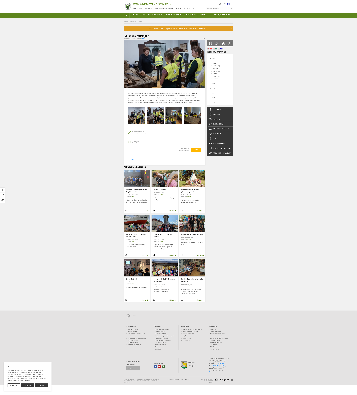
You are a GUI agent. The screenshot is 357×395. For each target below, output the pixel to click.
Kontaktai (190, 8)
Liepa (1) (215, 63)
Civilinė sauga (213, 344)
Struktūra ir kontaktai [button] (222, 15)
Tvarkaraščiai (134, 316)
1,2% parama (217, 133)
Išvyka (140, 21)
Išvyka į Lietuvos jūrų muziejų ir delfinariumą (136, 235)
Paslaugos (148, 8)
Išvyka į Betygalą (131, 279)
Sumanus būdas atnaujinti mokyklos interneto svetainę (207, 381)
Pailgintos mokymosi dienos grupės (165, 336)
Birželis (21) (216, 66)
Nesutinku (28, 385)
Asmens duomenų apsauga (217, 333)
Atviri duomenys (214, 349)
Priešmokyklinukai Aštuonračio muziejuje (192, 280)
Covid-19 (216, 138)
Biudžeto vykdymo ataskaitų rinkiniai (192, 329)
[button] (220, 4)
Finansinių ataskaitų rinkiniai (190, 331)
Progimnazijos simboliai (134, 336)
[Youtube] (159, 366)
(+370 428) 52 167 (219, 363)
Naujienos (133, 21)
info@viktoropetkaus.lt (218, 365)
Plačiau (144, 211)
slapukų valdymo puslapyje (22, 380)
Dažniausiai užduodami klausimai (219, 338)
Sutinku (41, 385)
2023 (213, 93)
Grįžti (132, 159)
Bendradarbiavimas (133, 342)
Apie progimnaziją (133, 329)
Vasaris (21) (216, 76)
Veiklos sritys (138, 8)
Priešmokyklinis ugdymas (162, 329)
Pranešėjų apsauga (215, 340)
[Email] (163, 366)
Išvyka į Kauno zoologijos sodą (192, 234)
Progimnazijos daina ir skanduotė (137, 338)
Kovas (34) (216, 73)
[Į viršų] (232, 380)
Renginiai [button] (203, 15)
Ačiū (196, 150)
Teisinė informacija (215, 347)
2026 (213, 58)
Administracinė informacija (164, 8)
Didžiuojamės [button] (191, 15)
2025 (213, 84)
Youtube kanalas (219, 143)
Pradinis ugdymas (160, 331)
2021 (213, 102)
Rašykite (130, 368)
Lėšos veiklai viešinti (188, 333)
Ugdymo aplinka (132, 331)
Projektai (216, 114)
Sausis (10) (216, 79)
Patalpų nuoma (159, 347)
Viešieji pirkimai (187, 338)
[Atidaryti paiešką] (231, 8)
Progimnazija (180, 8)
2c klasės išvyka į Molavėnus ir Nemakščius (164, 280)
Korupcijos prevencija (216, 342)
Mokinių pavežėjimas (161, 342)
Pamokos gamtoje (160, 190)
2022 (213, 98)
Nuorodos (213, 329)
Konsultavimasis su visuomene (218, 336)
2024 (213, 88)
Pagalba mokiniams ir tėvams (163, 340)
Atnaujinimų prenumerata (222, 153)
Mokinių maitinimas (160, 344)
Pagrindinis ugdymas (161, 333)
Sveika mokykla (218, 124)
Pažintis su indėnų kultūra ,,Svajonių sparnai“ (190, 191)
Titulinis (126, 21)
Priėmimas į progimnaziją (134, 344)
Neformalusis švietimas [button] (174, 15)
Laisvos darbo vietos (215, 331)
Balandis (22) (216, 71)
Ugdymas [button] (135, 15)
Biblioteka (216, 119)
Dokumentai (217, 109)
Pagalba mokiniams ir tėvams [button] (152, 15)
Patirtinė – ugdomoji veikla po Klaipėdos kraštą (136, 191)
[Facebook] (155, 366)
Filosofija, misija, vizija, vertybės (136, 333)
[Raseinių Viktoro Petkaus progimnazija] (129, 6)
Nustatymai (13, 385)
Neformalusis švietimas (161, 338)
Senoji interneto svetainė (222, 148)
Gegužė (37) (216, 68)
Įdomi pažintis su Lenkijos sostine (163, 235)
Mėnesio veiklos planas (221, 129)
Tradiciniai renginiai (133, 340)
